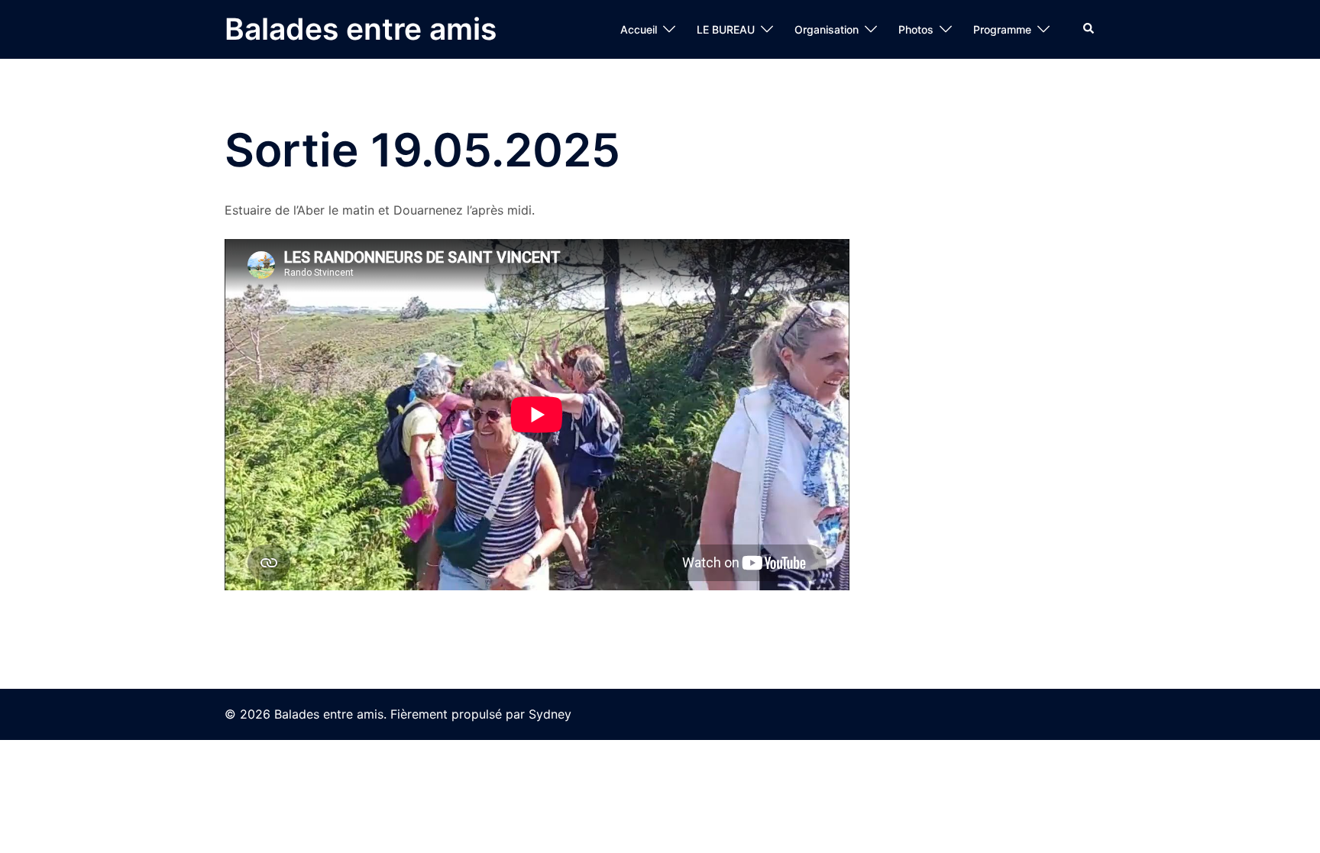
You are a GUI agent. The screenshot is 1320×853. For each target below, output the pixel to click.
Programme (1002, 29)
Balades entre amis (361, 29)
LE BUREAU (726, 29)
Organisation (826, 29)
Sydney (550, 714)
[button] (1089, 29)
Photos (915, 29)
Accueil (638, 29)
